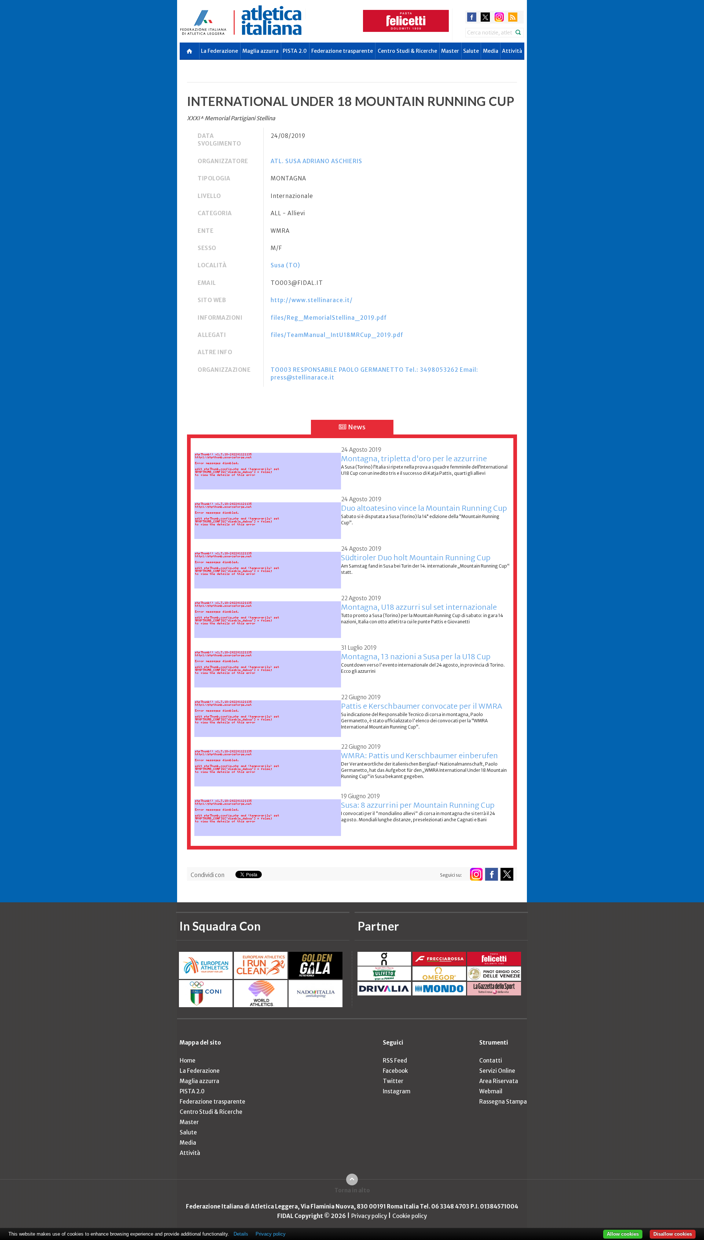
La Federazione (219, 51)
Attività (512, 51)
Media (490, 51)
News (356, 427)
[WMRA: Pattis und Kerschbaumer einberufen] (267, 763)
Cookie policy (409, 1216)
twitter (485, 17)
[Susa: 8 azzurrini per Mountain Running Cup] (267, 813)
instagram (499, 17)
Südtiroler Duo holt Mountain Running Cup (416, 557)
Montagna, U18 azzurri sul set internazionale (419, 607)
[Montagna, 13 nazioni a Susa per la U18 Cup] (267, 664)
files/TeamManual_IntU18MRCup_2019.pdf (337, 334)
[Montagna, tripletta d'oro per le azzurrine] (267, 466)
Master (450, 51)
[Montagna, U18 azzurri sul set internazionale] (267, 615)
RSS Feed (395, 1060)
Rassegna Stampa (503, 1101)
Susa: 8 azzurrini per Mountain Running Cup (418, 805)
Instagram (396, 1091)
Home (187, 1060)
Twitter (393, 1081)
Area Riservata (498, 1081)
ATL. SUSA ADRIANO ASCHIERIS (316, 161)
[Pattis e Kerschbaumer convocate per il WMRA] (267, 714)
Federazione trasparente (342, 51)
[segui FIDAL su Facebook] (491, 874)
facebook (471, 17)
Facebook (395, 1070)
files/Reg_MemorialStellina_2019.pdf (329, 317)
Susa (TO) (285, 265)
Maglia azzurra (260, 51)
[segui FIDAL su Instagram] (476, 874)
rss (512, 17)
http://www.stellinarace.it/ (312, 300)
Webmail (490, 1091)
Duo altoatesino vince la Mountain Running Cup (424, 508)
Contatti (490, 1060)
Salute (471, 51)
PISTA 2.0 (295, 51)
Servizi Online (497, 1070)
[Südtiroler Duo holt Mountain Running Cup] (267, 565)
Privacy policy (369, 1216)
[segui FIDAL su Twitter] (506, 874)
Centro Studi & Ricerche (407, 51)
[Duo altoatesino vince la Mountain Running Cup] (267, 516)
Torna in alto (352, 1190)
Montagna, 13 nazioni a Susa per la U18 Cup (416, 656)
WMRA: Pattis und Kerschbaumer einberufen (419, 755)
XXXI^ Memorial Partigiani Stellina (231, 118)
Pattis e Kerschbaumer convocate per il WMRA (421, 706)
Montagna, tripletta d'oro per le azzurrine (414, 458)
